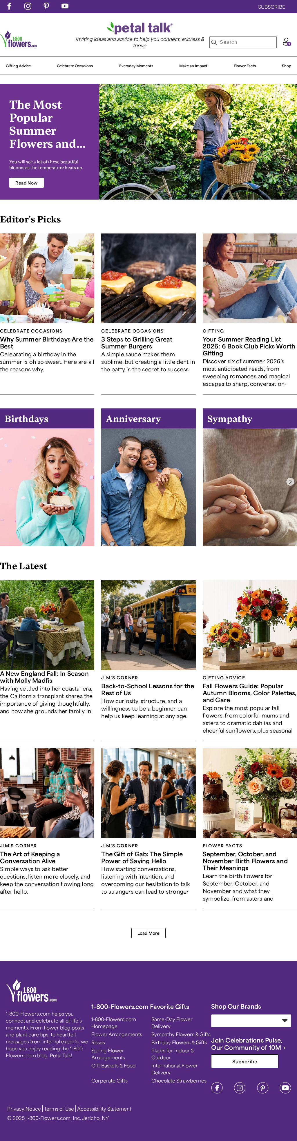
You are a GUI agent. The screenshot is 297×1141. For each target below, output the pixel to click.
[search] (214, 42)
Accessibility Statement (104, 1108)
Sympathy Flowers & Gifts (181, 1034)
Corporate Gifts (109, 1080)
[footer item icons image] (31, 999)
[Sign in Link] (286, 44)
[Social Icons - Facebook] (9, 7)
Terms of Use (59, 1108)
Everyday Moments (136, 65)
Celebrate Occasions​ (75, 65)
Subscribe (245, 1061)
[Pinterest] (263, 1092)
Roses (98, 1042)
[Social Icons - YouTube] (64, 7)
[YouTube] (285, 1092)
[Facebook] (217, 1092)
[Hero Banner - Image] (198, 142)
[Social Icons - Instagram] (27, 7)
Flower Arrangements (116, 1034)
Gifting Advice (18, 65)
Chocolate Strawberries (179, 1080)
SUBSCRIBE (271, 6)
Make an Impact (193, 65)
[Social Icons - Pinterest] (46, 7)
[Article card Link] (47, 278)
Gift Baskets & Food (113, 1065)
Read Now (26, 182)
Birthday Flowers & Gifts (179, 1042)
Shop (286, 65)
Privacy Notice (24, 1108)
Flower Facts (245, 65)
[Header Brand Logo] (18, 45)
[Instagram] (240, 1092)
